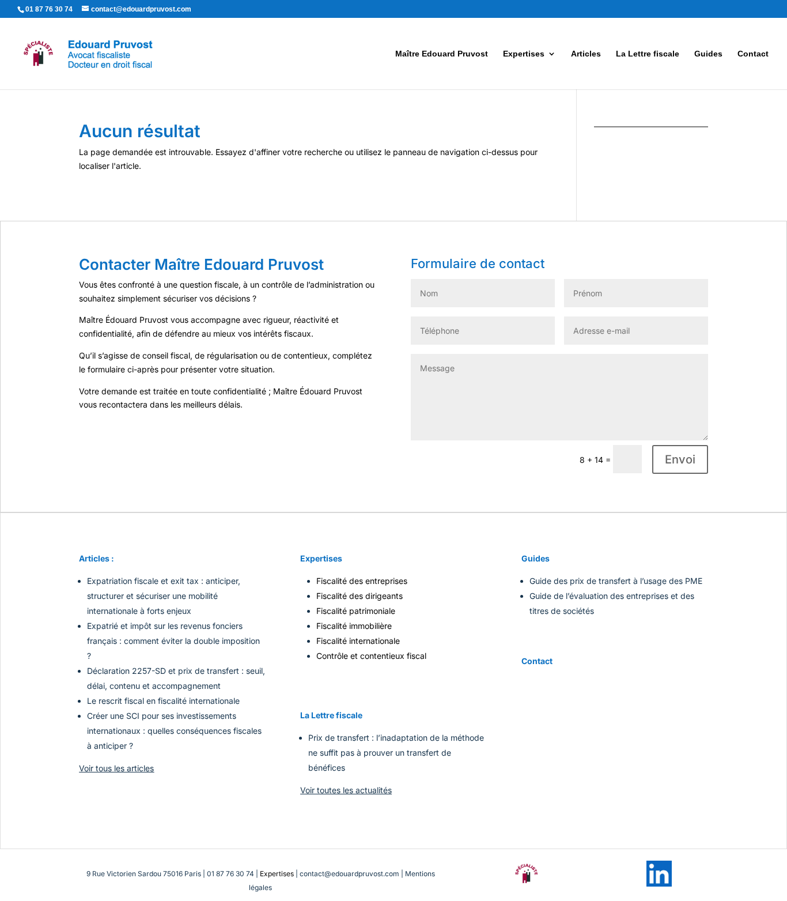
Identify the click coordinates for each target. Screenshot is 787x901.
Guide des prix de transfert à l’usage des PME (615, 581)
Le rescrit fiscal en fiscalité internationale (163, 701)
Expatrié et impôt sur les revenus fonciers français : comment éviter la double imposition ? (173, 641)
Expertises (523, 54)
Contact (753, 54)
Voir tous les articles (116, 768)
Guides (708, 54)
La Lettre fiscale (647, 54)
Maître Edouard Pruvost (441, 54)
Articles (586, 54)
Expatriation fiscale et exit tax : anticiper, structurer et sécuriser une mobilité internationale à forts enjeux (163, 596)
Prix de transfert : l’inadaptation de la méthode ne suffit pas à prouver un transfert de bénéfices (396, 752)
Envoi (680, 459)
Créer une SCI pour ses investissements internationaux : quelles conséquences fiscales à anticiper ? (174, 731)
